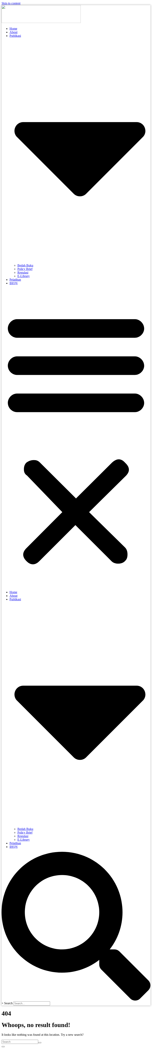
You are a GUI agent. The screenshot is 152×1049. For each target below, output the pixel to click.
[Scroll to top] (3, 1046)
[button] (76, 437)
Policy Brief (24, 269)
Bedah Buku (25, 265)
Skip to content (11, 3)
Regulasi (22, 272)
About (13, 32)
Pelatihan (15, 279)
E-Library (23, 276)
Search (8, 1003)
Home (13, 28)
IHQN (14, 283)
